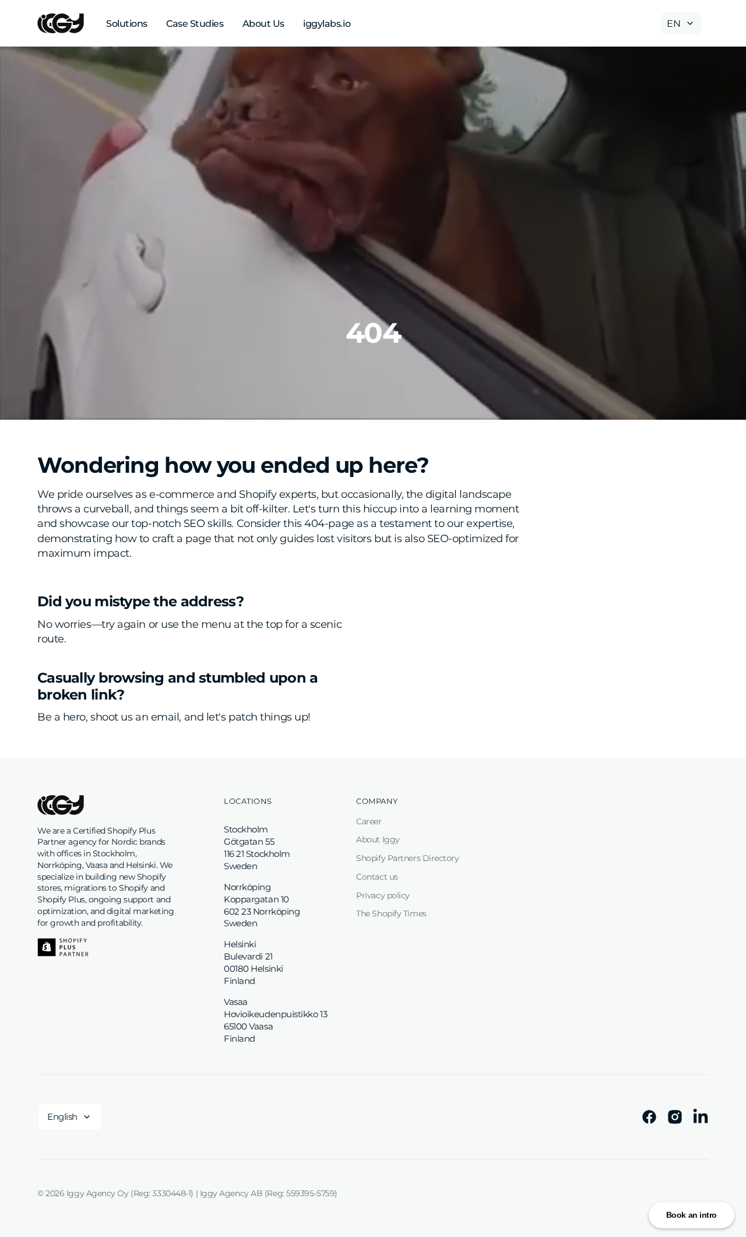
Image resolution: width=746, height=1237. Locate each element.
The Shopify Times (391, 913)
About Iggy (378, 839)
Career (368, 821)
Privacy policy (383, 895)
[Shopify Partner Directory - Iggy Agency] (63, 947)
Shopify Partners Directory (407, 858)
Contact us (377, 876)
